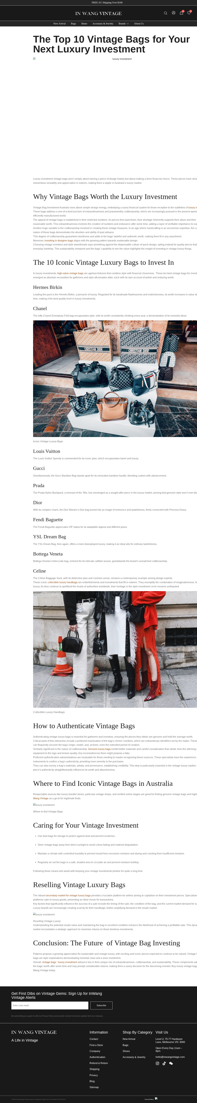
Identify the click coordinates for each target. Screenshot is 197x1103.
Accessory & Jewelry (102, 23)
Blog (92, 1081)
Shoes (84, 23)
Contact (94, 1039)
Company (95, 1051)
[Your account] (173, 13)
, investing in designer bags (58, 240)
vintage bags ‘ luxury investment (60, 962)
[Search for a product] (166, 13)
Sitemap (94, 1087)
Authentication (97, 1057)
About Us (139, 23)
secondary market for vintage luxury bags (68, 895)
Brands (122, 23)
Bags (73, 23)
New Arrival (59, 23)
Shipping (94, 1069)
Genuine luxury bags (99, 749)
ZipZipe (44, 1099)
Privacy (94, 1075)
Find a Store (96, 1045)
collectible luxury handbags (63, 582)
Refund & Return (99, 1063)
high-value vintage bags (70, 273)
